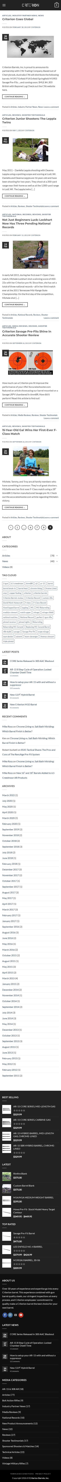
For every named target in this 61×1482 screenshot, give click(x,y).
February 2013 (9, 1058)
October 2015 (9, 955)
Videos (5, 567)
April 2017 (7, 903)
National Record (27, 617)
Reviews (16, 115)
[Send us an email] (15, 1315)
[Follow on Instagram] (10, 1315)
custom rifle (48, 598)
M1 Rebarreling (42, 607)
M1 (32, 607)
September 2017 (10, 886)
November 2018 (10, 835)
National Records (21, 214)
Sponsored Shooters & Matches (18, 1446)
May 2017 (7, 898)
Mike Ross (7, 726)
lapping (25, 607)
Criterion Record (33, 598)
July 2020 (7, 800)
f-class (28, 603)
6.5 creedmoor (17, 583)
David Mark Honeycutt (13, 603)
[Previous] (10, 527)
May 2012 (7, 1064)
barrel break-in (9, 588)
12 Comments (19, 688)
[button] (4, 5)
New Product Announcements (17, 1423)
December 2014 (10, 989)
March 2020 (8, 818)
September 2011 (10, 1075)
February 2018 (9, 863)
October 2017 (9, 880)
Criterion (35, 27)
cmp (5, 593)
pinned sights (24, 622)
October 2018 (9, 840)
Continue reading (15, 96)
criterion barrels (40, 593)
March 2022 (8, 795)
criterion (27, 593)
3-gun (5, 583)
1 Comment (18, 676)
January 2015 (9, 983)
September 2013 (10, 1041)
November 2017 (10, 875)
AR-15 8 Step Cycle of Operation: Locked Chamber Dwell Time (30, 671)
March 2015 (8, 978)
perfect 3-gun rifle (44, 617)
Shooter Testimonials (33, 115)
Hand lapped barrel (11, 607)
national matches (10, 617)
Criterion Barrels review (13, 598)
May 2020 (7, 806)
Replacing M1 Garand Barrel (38, 627)
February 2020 (9, 823)
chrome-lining (36, 588)
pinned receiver (9, 622)
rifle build (7, 631)
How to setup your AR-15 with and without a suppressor (33, 683)
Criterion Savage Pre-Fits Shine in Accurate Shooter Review (26, 333)
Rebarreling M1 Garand (13, 627)
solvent (19, 636)
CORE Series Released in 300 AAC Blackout (32, 661)
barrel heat (23, 588)
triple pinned (8, 641)
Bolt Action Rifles (11, 1400)
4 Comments (17, 698)
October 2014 (9, 1001)
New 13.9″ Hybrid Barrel (22, 694)
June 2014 (7, 1018)
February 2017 (9, 915)
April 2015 (7, 972)
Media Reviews (20, 326)
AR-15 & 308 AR (10, 1389)
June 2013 (7, 1052)
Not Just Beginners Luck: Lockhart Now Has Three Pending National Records (27, 223)
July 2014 (7, 1012)
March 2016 (8, 949)
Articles (6, 16)
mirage (36, 612)
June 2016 (7, 938)
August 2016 (8, 932)
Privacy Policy (43, 1474)
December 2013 (10, 1029)
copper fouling (15, 593)
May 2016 (7, 943)
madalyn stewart (10, 612)
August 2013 (8, 1046)
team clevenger (31, 636)
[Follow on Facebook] (5, 1315)
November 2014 (10, 995)
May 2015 (7, 966)
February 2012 (9, 1069)
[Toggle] (57, 555)
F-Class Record (39, 603)
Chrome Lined (50, 588)
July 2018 (7, 852)
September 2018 (10, 846)
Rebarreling (37, 622)
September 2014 (10, 1006)
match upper (25, 612)
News (41, 16)
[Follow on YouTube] (21, 1315)
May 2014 (7, 1023)
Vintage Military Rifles (13, 1463)
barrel (50, 583)
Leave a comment (51, 107)
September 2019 (10, 829)
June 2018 (7, 858)
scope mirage (43, 631)
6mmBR (29, 583)
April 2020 (7, 812)
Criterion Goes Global (17, 19)
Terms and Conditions (21, 1474)
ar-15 (42, 583)
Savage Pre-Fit (28, 631)
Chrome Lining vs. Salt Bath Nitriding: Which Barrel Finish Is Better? (28, 729)
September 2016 (10, 926)
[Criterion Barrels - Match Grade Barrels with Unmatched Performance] (30, 5)
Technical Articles (11, 1452)
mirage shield (47, 612)
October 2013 (9, 1035)
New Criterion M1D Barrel (23, 704)
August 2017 (8, 892)
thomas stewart (47, 636)
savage (17, 631)
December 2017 (10, 869)
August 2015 (8, 961)
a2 (36, 583)
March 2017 (8, 909)
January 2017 (9, 921)
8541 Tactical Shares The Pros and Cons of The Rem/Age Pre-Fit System (28, 752)
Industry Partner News (24, 16)
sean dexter (8, 636)
